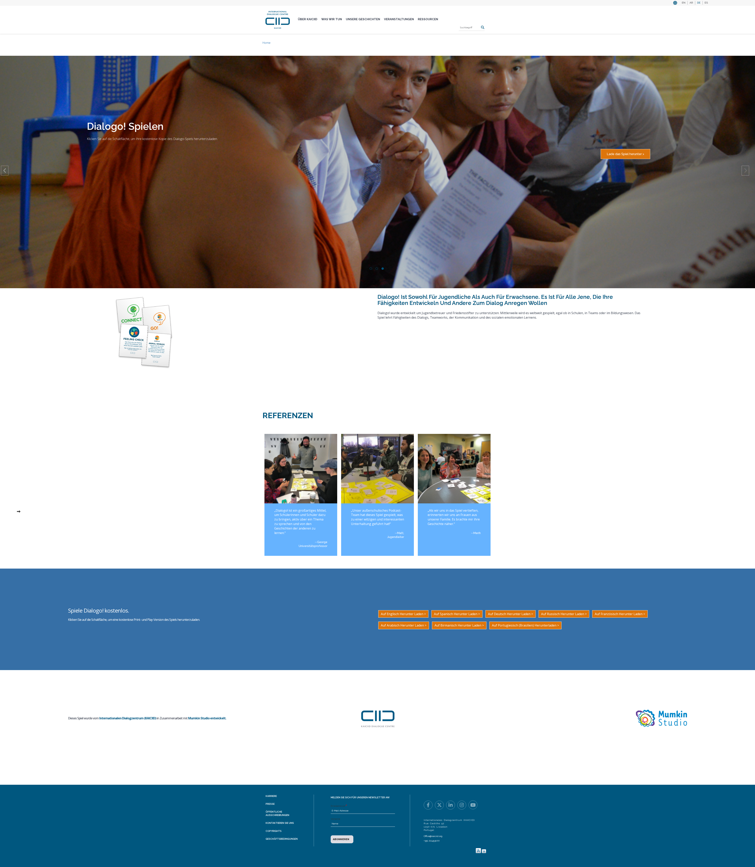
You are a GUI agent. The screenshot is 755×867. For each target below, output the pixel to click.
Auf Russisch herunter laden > (564, 614)
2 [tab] (377, 268)
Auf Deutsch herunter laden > (510, 614)
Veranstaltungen (399, 19)
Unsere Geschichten (363, 19)
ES (706, 2)
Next (745, 171)
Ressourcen (428, 19)
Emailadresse (338, 806)
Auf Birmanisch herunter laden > (459, 625)
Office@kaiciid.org (433, 836)
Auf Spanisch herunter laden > (457, 614)
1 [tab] (371, 268)
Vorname (335, 819)
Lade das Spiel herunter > (625, 154)
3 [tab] (382, 268)
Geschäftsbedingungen (282, 839)
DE (699, 2)
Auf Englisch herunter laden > (403, 614)
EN (683, 2)
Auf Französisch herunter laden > (620, 614)
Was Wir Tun (331, 19)
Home (266, 42)
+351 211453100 (432, 840)
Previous (4, 171)
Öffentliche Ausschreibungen (277, 813)
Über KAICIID (307, 19)
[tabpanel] (377, 87)
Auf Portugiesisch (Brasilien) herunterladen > (525, 625)
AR (691, 2)
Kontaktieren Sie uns (280, 823)
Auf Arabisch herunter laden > (403, 625)
